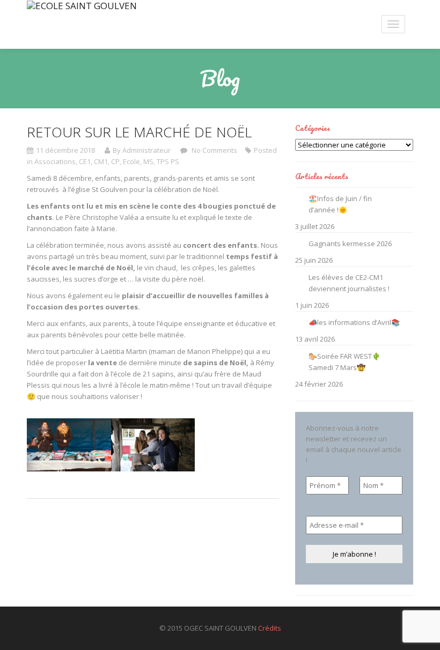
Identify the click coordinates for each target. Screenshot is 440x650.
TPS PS (168, 161)
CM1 (101, 161)
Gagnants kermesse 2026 (350, 243)
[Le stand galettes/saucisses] (153, 444)
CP (115, 161)
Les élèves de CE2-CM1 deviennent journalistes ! (349, 282)
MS (148, 161)
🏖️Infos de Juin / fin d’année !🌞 (340, 204)
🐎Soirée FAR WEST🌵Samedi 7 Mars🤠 (344, 361)
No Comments (213, 150)
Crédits (269, 628)
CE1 (85, 161)
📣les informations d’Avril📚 (354, 322)
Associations (55, 161)
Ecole (131, 161)
